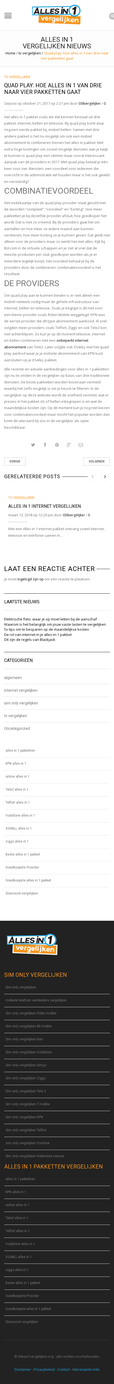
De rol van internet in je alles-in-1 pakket (38, 634)
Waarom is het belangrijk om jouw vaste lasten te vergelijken (55, 624)
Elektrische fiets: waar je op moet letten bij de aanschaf (50, 619)
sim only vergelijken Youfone (28, 1143)
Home (10, 53)
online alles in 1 (18, 776)
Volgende (97, 461)
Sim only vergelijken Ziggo (26, 1078)
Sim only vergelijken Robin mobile (31, 1013)
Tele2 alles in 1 (17, 789)
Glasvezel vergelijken (22, 893)
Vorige (14, 461)
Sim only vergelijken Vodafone (29, 1052)
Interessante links (86, 1369)
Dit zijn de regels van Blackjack (29, 639)
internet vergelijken (21, 690)
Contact (64, 1369)
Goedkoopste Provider (22, 867)
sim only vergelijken (21, 703)
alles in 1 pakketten (20, 750)
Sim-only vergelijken (21, 987)
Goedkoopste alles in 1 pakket (28, 880)
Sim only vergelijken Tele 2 (26, 1091)
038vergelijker (90, 103)
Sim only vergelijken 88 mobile (29, 1026)
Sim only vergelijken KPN (24, 1117)
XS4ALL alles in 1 (19, 828)
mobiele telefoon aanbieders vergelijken (36, 1000)
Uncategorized (17, 728)
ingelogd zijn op (30, 579)
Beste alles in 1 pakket (23, 854)
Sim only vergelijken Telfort (26, 1130)
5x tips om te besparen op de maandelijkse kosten (46, 629)
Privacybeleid (44, 1369)
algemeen (13, 678)
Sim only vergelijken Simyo (26, 1065)
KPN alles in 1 (16, 763)
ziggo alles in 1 (17, 841)
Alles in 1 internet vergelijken (44, 506)
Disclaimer (22, 1369)
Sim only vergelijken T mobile (28, 1104)
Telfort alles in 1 (18, 802)
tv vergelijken (30, 53)
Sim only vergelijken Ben (24, 1039)
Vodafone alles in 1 (20, 815)
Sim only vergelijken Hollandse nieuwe (35, 1156)
